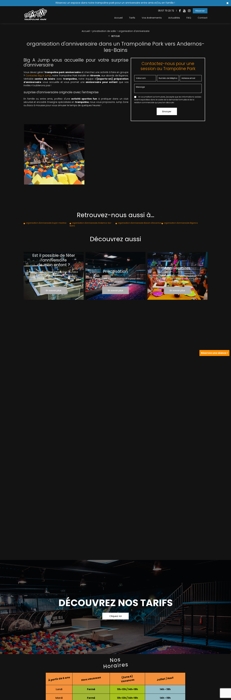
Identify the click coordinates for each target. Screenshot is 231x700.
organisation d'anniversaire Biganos (181, 223)
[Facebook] (180, 11)
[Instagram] (189, 11)
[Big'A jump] (35, 19)
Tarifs (132, 17)
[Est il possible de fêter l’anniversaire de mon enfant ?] (54, 276)
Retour (115, 36)
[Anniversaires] (177, 276)
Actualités (174, 17)
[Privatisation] (115, 276)
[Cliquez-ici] (115, 607)
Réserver (200, 10)
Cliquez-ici (115, 616)
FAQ (189, 17)
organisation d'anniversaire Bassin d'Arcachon (139, 223)
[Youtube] (184, 11)
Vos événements (152, 17)
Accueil (118, 17)
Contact (202, 17)
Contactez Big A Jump (38, 75)
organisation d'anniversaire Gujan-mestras (46, 223)
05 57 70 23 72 (166, 10)
